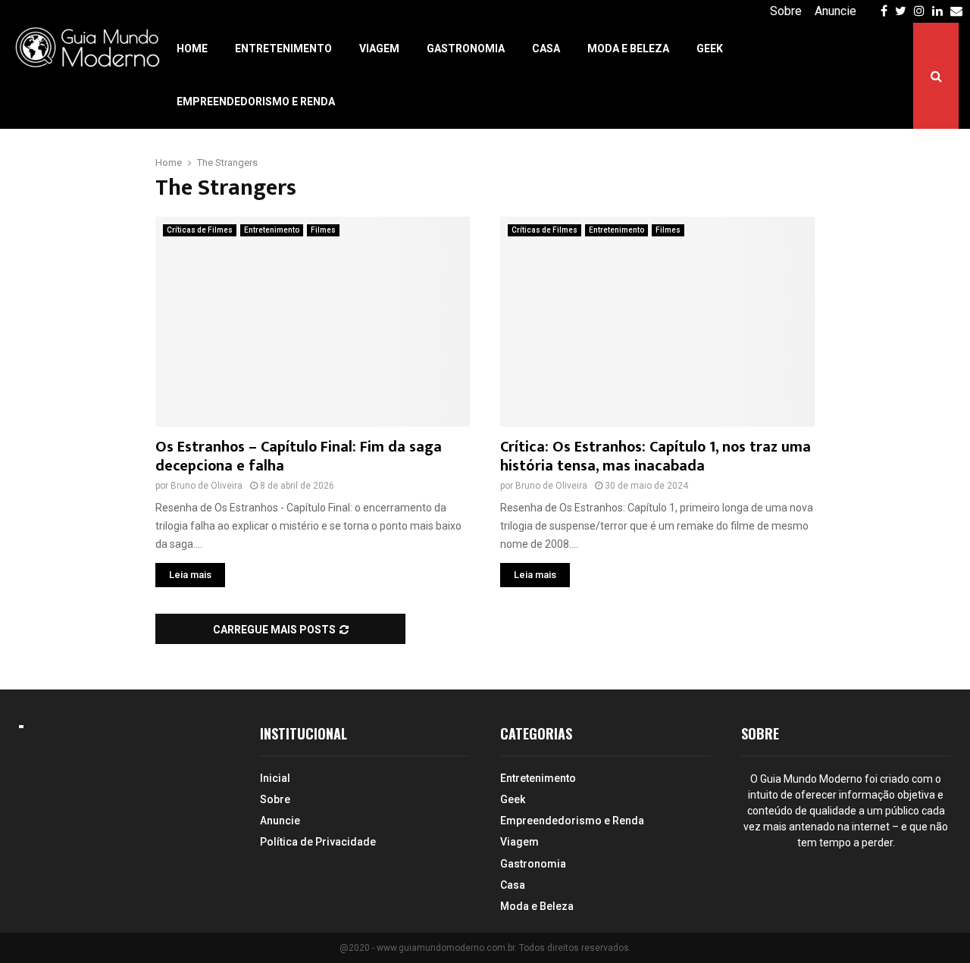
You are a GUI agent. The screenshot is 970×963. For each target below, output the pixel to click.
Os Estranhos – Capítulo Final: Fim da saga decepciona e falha (298, 456)
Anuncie (835, 11)
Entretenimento (283, 48)
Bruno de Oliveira (206, 485)
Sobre (786, 11)
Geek (709, 48)
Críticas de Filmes (200, 230)
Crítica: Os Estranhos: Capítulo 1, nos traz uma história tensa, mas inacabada (655, 456)
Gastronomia (466, 48)
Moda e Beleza (628, 48)
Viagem (379, 48)
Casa (546, 48)
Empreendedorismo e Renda (256, 101)
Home (192, 48)
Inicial (275, 778)
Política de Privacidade (318, 842)
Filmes (323, 230)
